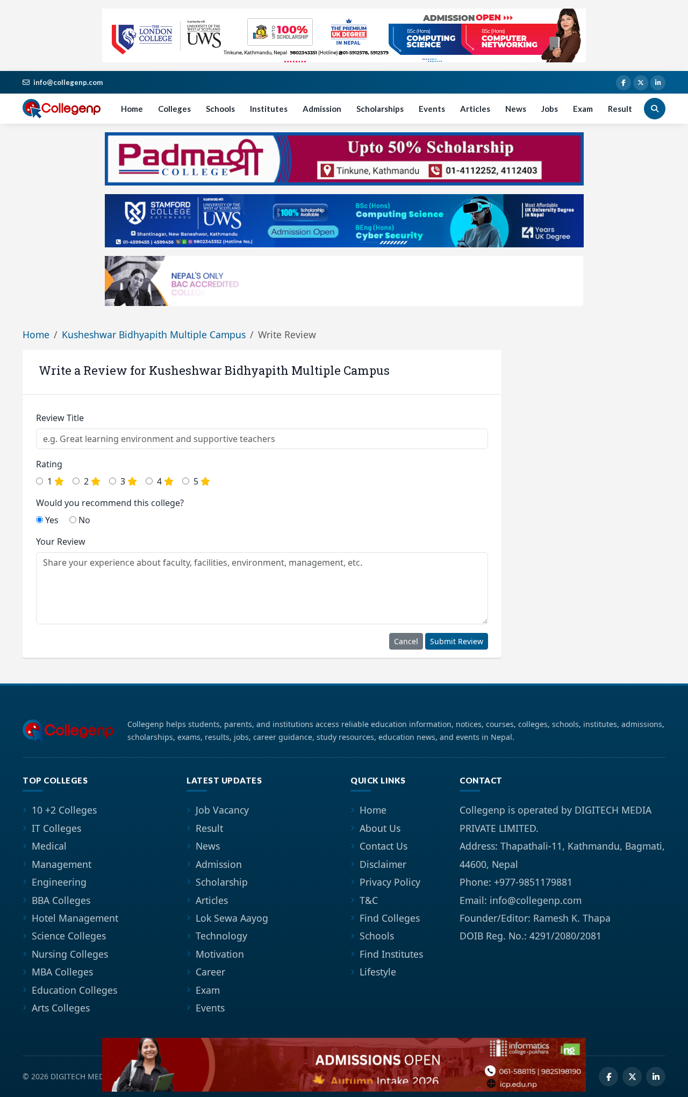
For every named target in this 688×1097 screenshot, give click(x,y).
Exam (583, 108)
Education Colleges (74, 990)
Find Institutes (391, 954)
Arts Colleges (61, 1007)
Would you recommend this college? (110, 503)
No (83, 520)
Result (620, 108)
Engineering (59, 881)
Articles (475, 108)
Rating (49, 464)
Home (132, 108)
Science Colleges (69, 935)
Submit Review (456, 641)
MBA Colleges (62, 971)
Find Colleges (390, 917)
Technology (221, 935)
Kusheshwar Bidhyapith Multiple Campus (154, 334)
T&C (369, 900)
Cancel (406, 641)
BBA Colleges (61, 900)
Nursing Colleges (70, 954)
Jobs (549, 108)
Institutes (269, 108)
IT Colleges (56, 828)
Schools (220, 108)
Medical (49, 845)
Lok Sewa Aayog (232, 917)
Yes (51, 520)
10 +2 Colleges (64, 809)
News (515, 108)
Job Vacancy (222, 809)
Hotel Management (75, 917)
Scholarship (222, 881)
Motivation (220, 954)
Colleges (174, 108)
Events (432, 108)
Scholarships (380, 108)
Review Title (60, 418)
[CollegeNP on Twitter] (640, 82)
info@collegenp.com (68, 82)
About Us (380, 828)
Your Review (60, 541)
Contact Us (383, 845)
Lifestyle (378, 971)
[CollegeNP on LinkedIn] (657, 82)
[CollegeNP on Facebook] (623, 82)
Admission (322, 108)
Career (210, 971)
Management (61, 864)
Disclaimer (383, 864)
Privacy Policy (390, 881)
